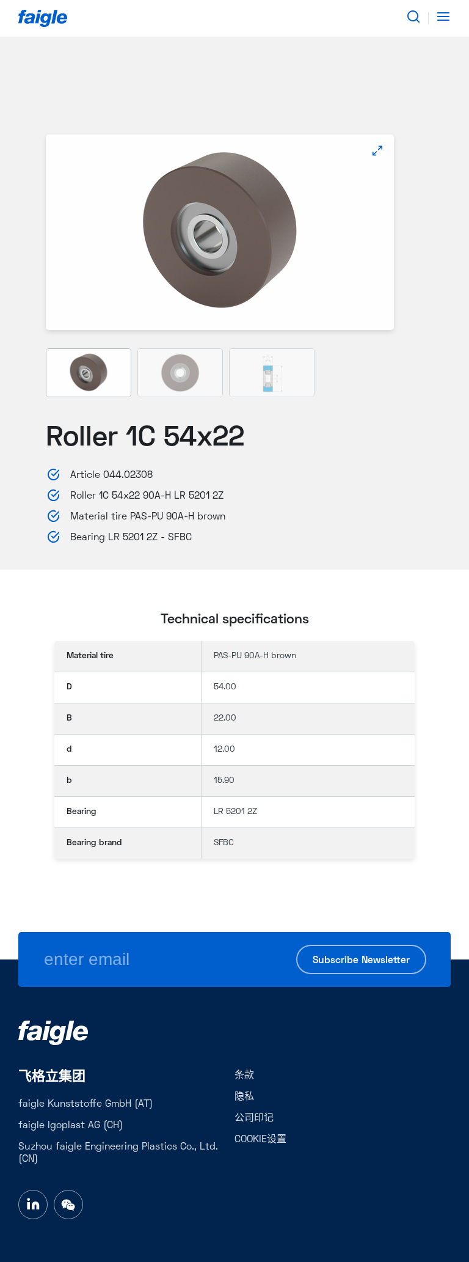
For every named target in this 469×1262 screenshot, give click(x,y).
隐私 (244, 1097)
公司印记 (254, 1118)
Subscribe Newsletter (361, 960)
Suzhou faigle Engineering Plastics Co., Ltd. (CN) (118, 1153)
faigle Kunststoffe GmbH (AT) (85, 1104)
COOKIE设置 (260, 1139)
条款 (244, 1075)
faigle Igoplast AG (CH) (70, 1125)
